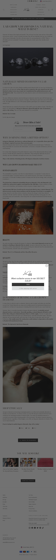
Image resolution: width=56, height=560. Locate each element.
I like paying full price (28, 288)
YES (28, 284)
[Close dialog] (47, 265)
